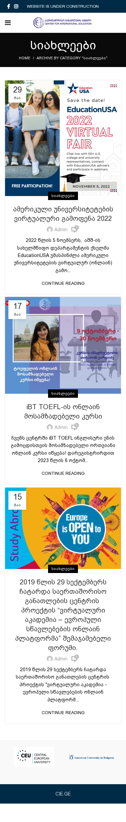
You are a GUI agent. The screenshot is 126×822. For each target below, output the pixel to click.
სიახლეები (63, 195)
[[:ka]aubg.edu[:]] (92, 756)
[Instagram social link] (16, 6)
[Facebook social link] (8, 6)
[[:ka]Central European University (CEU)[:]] (34, 756)
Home (24, 58)
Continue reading (63, 283)
